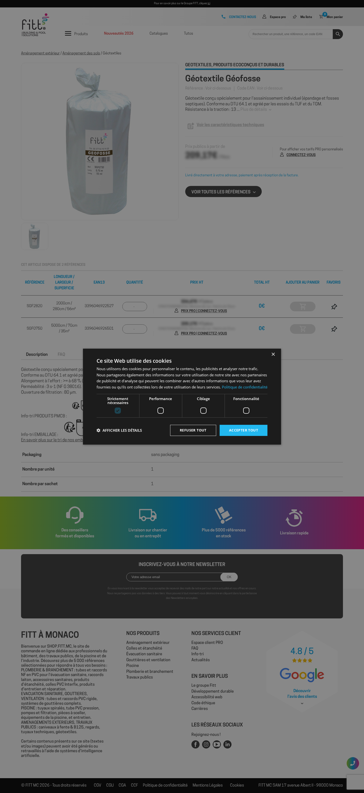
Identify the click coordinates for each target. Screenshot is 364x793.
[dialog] (182, 396)
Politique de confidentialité (244, 387)
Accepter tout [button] (243, 430)
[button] (119, 430)
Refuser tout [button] (193, 430)
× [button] (273, 354)
